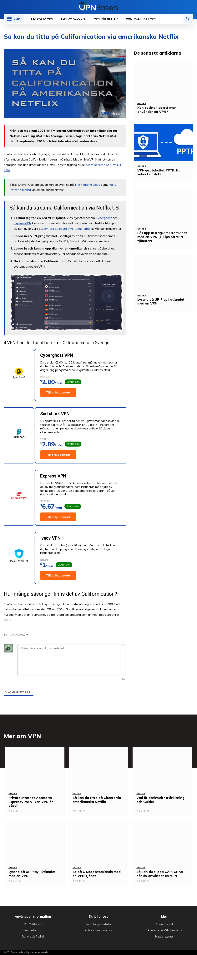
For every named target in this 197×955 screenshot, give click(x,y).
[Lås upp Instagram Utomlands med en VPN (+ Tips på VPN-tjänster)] (163, 205)
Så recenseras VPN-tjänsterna (164, 930)
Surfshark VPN (55, 413)
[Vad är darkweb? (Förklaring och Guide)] (162, 768)
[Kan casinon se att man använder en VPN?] (163, 80)
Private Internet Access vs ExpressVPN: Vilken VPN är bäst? (30, 802)
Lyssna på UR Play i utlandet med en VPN (160, 301)
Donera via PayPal (33, 936)
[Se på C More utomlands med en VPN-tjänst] (98, 842)
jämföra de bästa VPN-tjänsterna (67, 228)
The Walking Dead (87, 184)
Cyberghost (104, 218)
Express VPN (53, 476)
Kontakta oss (33, 930)
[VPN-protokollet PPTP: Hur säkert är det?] (163, 142)
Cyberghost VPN (56, 355)
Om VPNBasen (33, 924)
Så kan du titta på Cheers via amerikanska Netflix (97, 800)
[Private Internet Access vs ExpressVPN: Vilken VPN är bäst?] (34, 768)
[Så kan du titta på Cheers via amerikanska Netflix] (98, 768)
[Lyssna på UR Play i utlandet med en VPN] (163, 272)
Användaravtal (164, 924)
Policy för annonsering (98, 930)
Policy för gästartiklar (98, 924)
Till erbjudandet (58, 392)
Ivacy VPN (50, 538)
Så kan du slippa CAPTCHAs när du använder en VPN (159, 874)
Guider (141, 104)
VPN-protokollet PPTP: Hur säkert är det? (159, 172)
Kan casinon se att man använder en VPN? (156, 109)
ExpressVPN (22, 223)
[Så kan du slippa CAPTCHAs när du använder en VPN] (162, 842)
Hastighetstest (164, 936)
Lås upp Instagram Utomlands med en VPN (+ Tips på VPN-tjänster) (162, 237)
